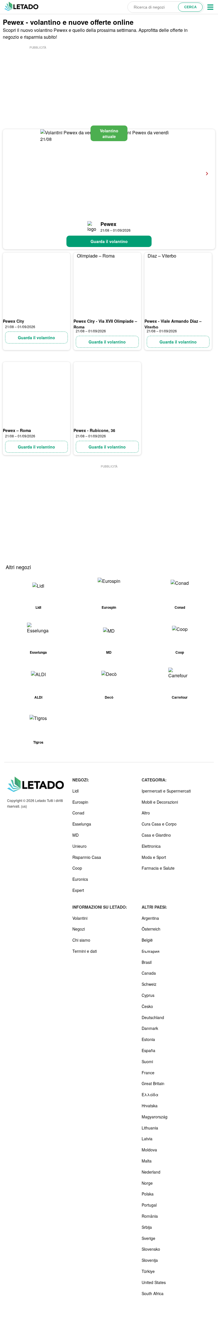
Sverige (148, 1238)
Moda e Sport (154, 857)
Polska (148, 1194)
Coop (77, 868)
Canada (149, 973)
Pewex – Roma (17, 430)
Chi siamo (81, 940)
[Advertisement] (38, 78)
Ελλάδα (150, 1094)
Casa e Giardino (156, 835)
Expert (78, 890)
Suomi (147, 1061)
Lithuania (150, 1128)
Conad (78, 813)
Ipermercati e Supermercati (166, 791)
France (148, 1072)
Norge (147, 1183)
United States (154, 1282)
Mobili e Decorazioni (160, 802)
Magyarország (154, 1117)
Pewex (108, 224)
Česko (147, 1006)
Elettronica (151, 846)
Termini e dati (84, 951)
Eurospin (80, 802)
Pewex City (13, 321)
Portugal (149, 1205)
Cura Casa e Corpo (159, 824)
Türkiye (148, 1271)
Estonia (148, 1039)
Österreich (151, 929)
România (150, 1216)
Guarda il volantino (109, 241)
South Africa (153, 1293)
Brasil (147, 962)
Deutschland (153, 1017)
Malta (147, 1161)
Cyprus (148, 995)
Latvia (147, 1138)
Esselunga (81, 824)
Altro (146, 813)
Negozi (78, 929)
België (147, 940)
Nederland (151, 1172)
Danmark (150, 1028)
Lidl (75, 791)
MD (75, 835)
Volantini (79, 918)
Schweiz (149, 984)
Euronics (80, 879)
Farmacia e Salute (158, 868)
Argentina (150, 918)
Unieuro (79, 846)
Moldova (149, 1150)
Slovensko (151, 1249)
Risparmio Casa (86, 857)
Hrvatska (150, 1105)
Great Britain (153, 1083)
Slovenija (150, 1260)
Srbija (147, 1227)
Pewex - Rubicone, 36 (94, 430)
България (151, 951)
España (148, 1050)
